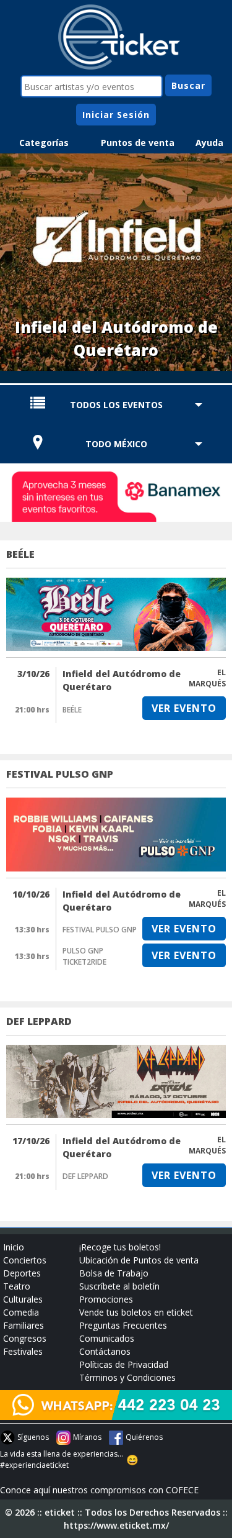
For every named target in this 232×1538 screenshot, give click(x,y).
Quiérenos (144, 1437)
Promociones (106, 1299)
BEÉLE (20, 554)
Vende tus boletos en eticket (136, 1312)
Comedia (21, 1312)
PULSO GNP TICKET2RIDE (84, 956)
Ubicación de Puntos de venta (139, 1260)
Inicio (13, 1247)
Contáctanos (105, 1351)
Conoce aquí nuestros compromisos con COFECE (99, 1490)
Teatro (16, 1286)
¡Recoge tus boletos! (120, 1247)
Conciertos (24, 1260)
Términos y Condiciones (127, 1377)
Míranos (87, 1437)
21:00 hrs (32, 709)
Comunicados (106, 1338)
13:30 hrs (32, 929)
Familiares (23, 1325)
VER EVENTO (184, 708)
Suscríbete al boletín (119, 1286)
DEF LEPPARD (39, 1021)
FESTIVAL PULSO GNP (59, 774)
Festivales (23, 1351)
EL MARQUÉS (207, 678)
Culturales (23, 1299)
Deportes (22, 1273)
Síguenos (33, 1437)
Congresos (24, 1338)
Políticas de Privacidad (123, 1364)
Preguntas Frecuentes (123, 1325)
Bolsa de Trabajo (113, 1273)
